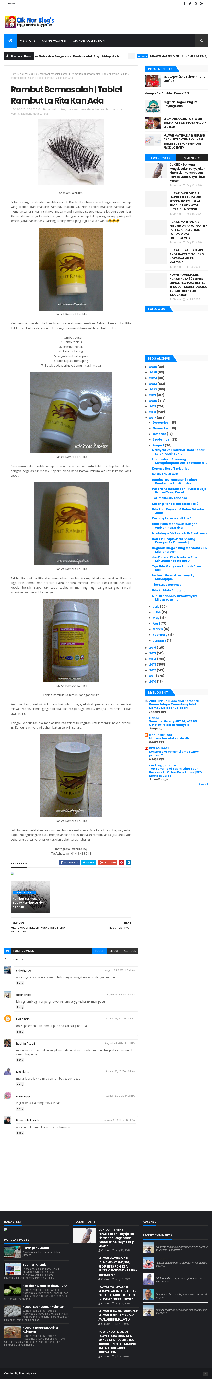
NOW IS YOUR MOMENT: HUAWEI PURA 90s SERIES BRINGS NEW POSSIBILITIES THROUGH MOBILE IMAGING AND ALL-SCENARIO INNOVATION (188, 284)
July (156, 606)
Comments (192, 157)
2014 (153, 659)
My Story (27, 41)
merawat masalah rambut (55, 74)
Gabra (154, 718)
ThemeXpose (27, 1373)
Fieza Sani (23, 1019)
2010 (153, 681)
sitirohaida (23, 971)
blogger (99, 951)
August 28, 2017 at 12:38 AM (120, 1120)
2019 (153, 406)
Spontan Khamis (34, 1265)
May (156, 618)
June (157, 612)
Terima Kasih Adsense (169, 498)
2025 (153, 372)
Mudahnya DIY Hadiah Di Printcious (179, 533)
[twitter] (190, 3)
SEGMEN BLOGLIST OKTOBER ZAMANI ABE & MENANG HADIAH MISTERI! (184, 123)
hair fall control (29, 74)
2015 (153, 653)
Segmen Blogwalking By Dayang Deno (180, 104)
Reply (20, 983)
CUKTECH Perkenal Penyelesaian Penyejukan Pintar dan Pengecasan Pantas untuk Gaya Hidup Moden (188, 172)
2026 (153, 367)
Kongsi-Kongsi (54, 41)
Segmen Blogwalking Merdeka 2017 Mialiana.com (179, 550)
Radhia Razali (25, 1043)
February (160, 635)
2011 (152, 676)
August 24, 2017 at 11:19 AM (121, 1018)
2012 (153, 670)
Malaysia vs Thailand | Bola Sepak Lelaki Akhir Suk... (178, 452)
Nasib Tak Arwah (165, 474)
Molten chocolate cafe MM (169, 738)
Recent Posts (160, 157)
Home (11, 3)
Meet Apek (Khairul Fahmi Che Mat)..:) (184, 79)
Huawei (117, 56)
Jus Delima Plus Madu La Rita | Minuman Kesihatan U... (175, 559)
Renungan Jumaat (36, 1248)
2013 (153, 664)
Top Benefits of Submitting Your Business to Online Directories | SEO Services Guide (175, 772)
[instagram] (196, 3)
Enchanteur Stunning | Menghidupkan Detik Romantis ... (179, 461)
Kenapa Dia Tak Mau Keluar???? (167, 93)
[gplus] (201, 3)
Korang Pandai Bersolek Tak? (175, 504)
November (161, 428)
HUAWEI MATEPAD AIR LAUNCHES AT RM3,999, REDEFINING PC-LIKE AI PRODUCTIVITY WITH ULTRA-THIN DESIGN (185, 201)
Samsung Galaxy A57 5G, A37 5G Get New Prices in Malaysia (173, 723)
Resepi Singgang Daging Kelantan (40, 1330)
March (158, 629)
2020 (153, 401)
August (159, 445)
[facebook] (184, 3)
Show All (203, 784)
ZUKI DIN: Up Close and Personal (174, 701)
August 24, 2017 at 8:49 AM (120, 970)
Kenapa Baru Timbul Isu (170, 468)
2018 (153, 412)
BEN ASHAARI (159, 748)
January (160, 640)
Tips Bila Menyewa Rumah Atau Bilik (176, 568)
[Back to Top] (205, 1374)
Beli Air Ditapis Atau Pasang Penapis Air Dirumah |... (173, 541)
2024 (153, 378)
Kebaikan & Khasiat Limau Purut (45, 1286)
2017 (153, 418)
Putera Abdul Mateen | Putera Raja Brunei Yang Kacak (179, 490)
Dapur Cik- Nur (161, 735)
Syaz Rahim (164, 1259)
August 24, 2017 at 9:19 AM (121, 994)
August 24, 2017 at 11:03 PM (120, 1043)
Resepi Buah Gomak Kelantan (43, 1307)
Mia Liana (22, 1072)
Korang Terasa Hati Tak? (171, 518)
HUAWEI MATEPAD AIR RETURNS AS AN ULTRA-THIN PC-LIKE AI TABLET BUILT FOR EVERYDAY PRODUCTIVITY (184, 141)
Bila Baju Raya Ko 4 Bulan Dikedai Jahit (178, 511)
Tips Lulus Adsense (167, 584)
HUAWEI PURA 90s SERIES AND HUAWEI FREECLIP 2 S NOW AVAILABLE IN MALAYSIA (187, 256)
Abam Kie (162, 1290)
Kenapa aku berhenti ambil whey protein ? (174, 753)
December (161, 422)
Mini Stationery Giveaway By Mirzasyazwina (174, 598)
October (160, 434)
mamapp (23, 1096)
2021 (153, 395)
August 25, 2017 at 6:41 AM (121, 1071)
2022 (153, 389)
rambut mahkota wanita (86, 74)
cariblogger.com (162, 765)
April (157, 623)
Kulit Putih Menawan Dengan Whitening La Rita (175, 526)
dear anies (23, 995)
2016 (153, 647)
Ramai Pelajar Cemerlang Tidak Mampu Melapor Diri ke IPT (173, 706)
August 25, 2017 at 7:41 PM (121, 1095)
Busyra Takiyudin (28, 1120)
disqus (114, 951)
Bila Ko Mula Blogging (169, 590)
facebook (129, 951)
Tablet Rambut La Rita (115, 74)
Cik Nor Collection (89, 41)
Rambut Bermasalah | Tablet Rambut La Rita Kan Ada (28, 903)
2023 (153, 384)
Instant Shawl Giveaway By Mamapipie (173, 577)
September (162, 439)
